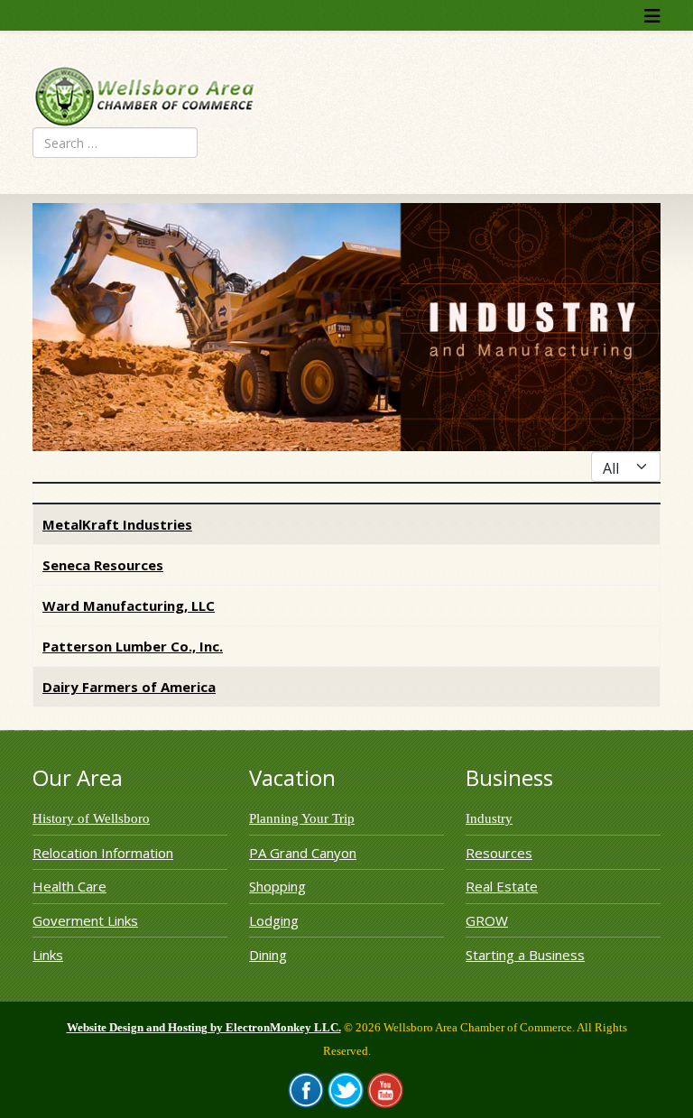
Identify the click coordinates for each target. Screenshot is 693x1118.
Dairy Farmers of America (129, 687)
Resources (499, 853)
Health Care (69, 886)
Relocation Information (102, 853)
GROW (487, 920)
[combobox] (115, 142)
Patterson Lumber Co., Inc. (132, 646)
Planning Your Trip (302, 818)
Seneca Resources (102, 565)
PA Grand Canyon (302, 853)
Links (47, 955)
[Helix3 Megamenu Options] (652, 16)
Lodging (274, 920)
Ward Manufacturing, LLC (128, 605)
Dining (268, 955)
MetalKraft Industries (117, 524)
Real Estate (502, 886)
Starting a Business (525, 955)
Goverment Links (85, 920)
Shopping (277, 886)
